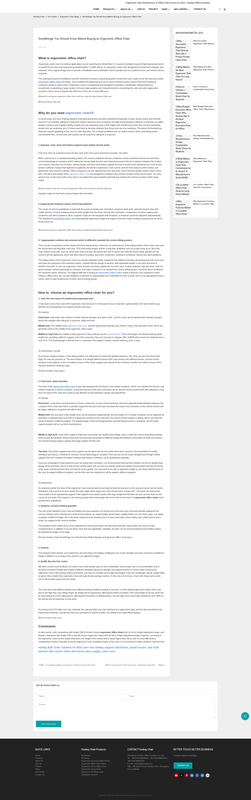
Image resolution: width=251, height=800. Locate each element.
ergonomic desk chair (77, 326)
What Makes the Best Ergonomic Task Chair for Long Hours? (203, 68)
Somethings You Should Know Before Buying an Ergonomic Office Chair (112, 17)
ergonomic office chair (79, 174)
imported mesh (114, 334)
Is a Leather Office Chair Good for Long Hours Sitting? (203, 186)
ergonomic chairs (78, 113)
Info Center (52, 17)
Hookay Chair (39, 17)
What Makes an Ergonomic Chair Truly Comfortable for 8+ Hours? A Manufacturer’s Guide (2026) (204, 160)
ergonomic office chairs (110, 273)
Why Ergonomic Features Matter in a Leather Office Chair (204, 202)
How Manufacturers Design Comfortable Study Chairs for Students (204, 137)
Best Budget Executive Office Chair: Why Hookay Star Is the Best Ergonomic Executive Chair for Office (204, 108)
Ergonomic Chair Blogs (69, 17)
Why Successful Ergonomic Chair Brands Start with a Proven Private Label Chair (203, 42)
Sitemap (149, 795)
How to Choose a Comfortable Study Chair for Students (203, 88)
